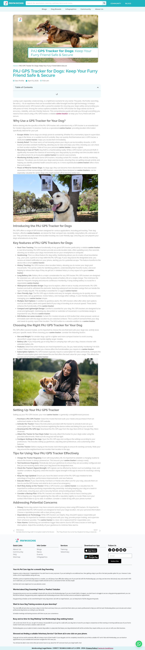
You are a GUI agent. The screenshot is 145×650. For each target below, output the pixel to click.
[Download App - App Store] (90, 550)
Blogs (128, 3)
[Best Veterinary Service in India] (14, 3)
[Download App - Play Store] (91, 557)
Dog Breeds (56, 9)
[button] (98, 87)
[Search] (104, 3)
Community (116, 3)
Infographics (70, 9)
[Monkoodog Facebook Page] (113, 550)
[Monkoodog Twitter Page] (117, 550)
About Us (99, 9)
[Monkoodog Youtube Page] (120, 550)
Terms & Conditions (105, 648)
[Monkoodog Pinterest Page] (124, 550)
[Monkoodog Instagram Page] (109, 550)
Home (15, 66)
